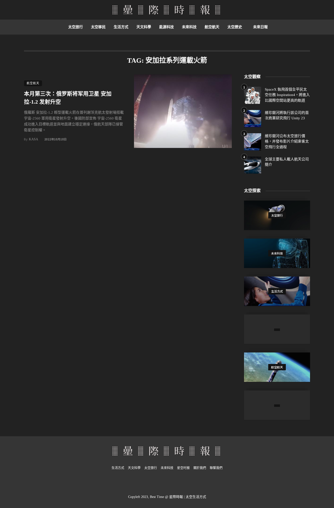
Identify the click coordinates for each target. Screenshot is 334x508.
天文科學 (143, 27)
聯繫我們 (216, 468)
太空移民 (98, 27)
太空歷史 (234, 27)
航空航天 (212, 27)
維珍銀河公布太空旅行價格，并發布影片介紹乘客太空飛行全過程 (287, 141)
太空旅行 (75, 27)
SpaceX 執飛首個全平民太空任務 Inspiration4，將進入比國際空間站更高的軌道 (287, 94)
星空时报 (183, 468)
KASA (33, 139)
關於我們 (199, 468)
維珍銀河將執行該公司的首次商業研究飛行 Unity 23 (287, 115)
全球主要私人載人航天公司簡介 (287, 162)
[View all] (277, 215)
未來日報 (260, 27)
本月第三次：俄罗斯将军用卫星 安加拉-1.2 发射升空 (67, 98)
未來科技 (189, 27)
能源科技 (166, 27)
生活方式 (121, 27)
